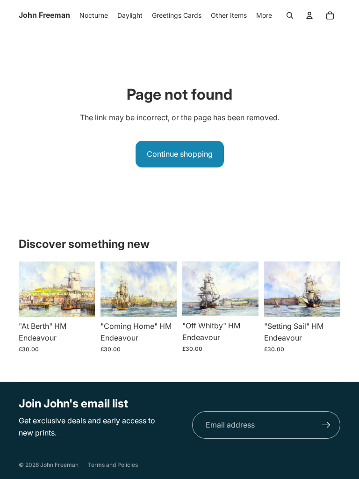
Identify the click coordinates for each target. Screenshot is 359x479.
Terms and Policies (113, 464)
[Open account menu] (309, 15)
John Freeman (59, 464)
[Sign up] (326, 425)
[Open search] (290, 15)
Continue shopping (180, 154)
